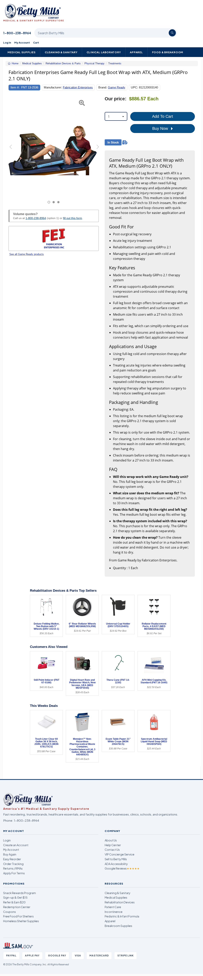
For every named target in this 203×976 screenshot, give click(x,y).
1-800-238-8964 (17, 33)
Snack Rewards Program (19, 893)
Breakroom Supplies (118, 926)
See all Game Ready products (26, 254)
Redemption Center (16, 907)
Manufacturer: (53, 87)
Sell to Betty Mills (116, 859)
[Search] (172, 32)
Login (7, 840)
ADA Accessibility (116, 864)
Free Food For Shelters (18, 916)
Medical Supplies (22, 52)
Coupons (9, 911)
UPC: (134, 87)
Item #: (15, 87)
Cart (36, 42)
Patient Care (113, 907)
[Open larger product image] (54, 145)
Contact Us (112, 849)
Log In (7, 42)
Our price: (115, 99)
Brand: (102, 87)
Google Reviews (122, 868)
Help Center (113, 845)
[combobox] (116, 116)
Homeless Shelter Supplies (21, 921)
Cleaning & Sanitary (61, 52)
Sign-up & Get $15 (15, 897)
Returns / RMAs (13, 868)
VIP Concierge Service (119, 854)
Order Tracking (13, 864)
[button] (12, 150)
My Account (22, 42)
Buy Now (160, 128)
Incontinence (114, 911)
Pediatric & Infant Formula (122, 916)
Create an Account (15, 845)
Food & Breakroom (167, 52)
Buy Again (9, 854)
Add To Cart (162, 116)
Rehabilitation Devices (120, 902)
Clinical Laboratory (104, 52)
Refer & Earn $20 (14, 902)
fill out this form (72, 218)
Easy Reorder (12, 859)
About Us (111, 840)
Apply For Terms (14, 873)
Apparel (136, 52)
